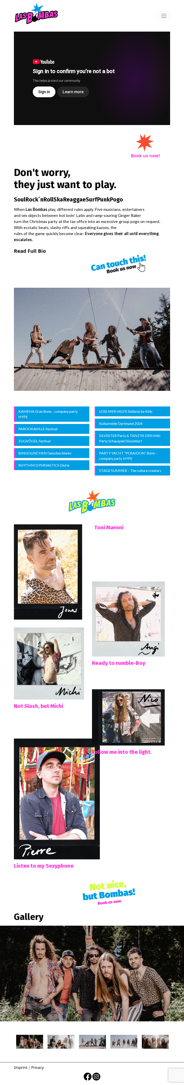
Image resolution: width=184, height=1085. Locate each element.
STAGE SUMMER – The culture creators (130, 470)
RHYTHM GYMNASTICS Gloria (43, 465)
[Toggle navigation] (164, 15)
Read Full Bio (30, 250)
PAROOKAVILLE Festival (37, 429)
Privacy (37, 1067)
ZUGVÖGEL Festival (34, 441)
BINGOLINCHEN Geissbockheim (44, 453)
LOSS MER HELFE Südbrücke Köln (125, 411)
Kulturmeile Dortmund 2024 (120, 423)
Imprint (20, 1067)
